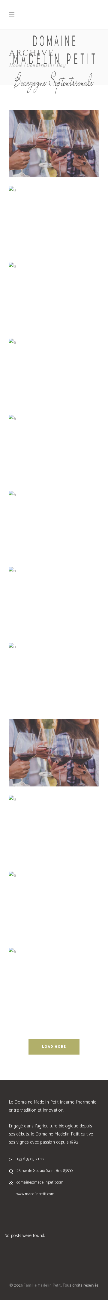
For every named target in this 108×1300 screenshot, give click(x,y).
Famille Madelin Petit (42, 1285)
